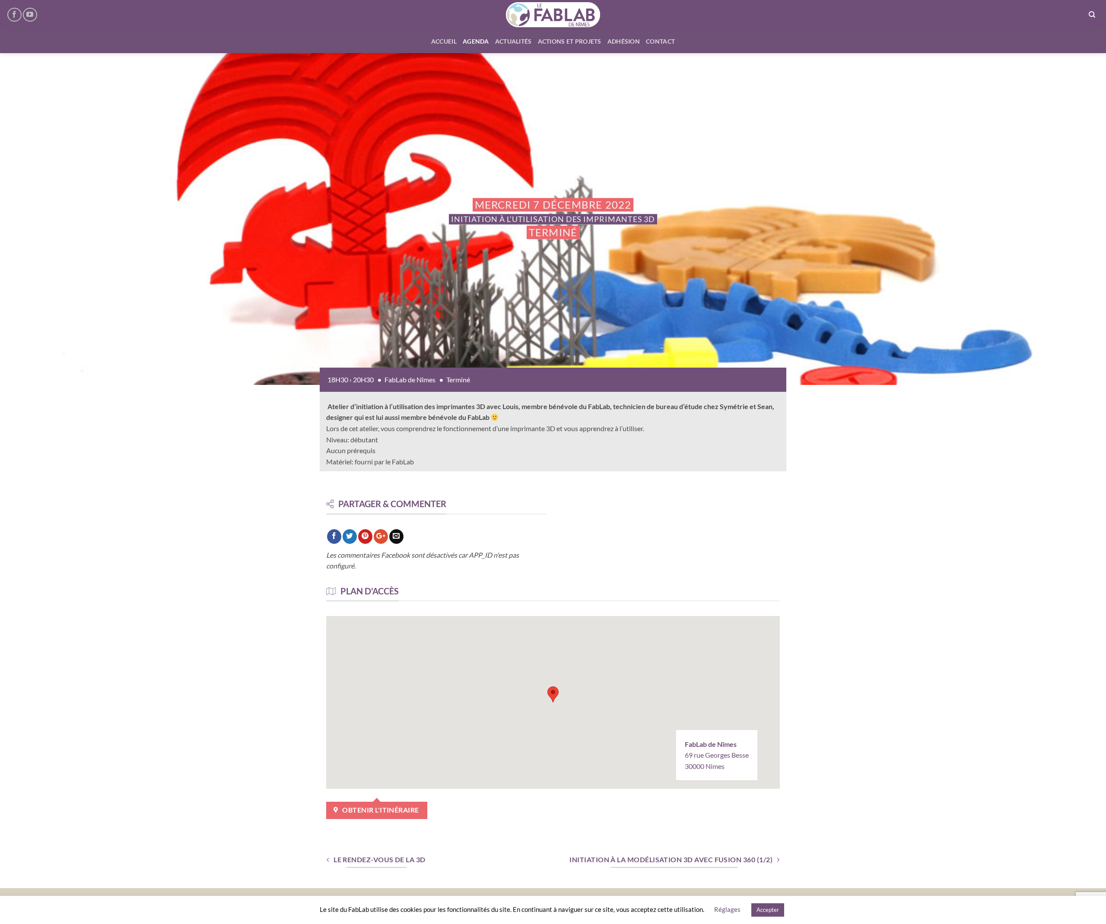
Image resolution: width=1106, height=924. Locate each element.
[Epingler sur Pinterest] (365, 536)
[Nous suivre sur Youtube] (30, 15)
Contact (660, 41)
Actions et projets (569, 41)
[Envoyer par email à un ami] (396, 536)
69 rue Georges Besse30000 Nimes (717, 755)
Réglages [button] (727, 909)
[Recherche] (1092, 15)
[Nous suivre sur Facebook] (14, 15)
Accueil (444, 41)
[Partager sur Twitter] (350, 536)
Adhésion (623, 41)
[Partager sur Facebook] (334, 536)
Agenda (476, 41)
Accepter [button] (767, 909)
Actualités (513, 41)
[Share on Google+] (381, 536)
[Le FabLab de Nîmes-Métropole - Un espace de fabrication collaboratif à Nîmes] (553, 14)
